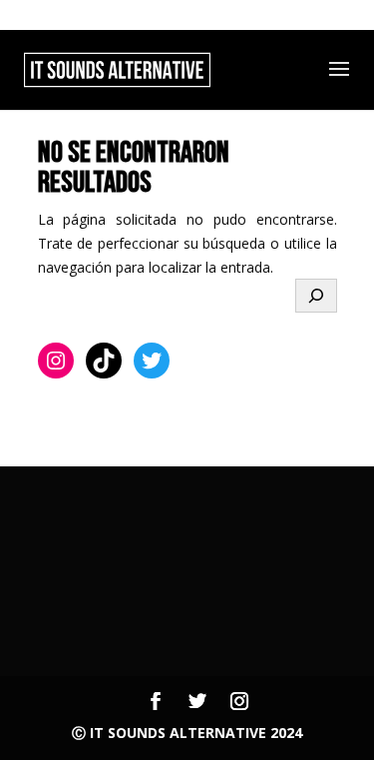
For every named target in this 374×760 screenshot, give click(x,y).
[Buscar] (316, 296)
